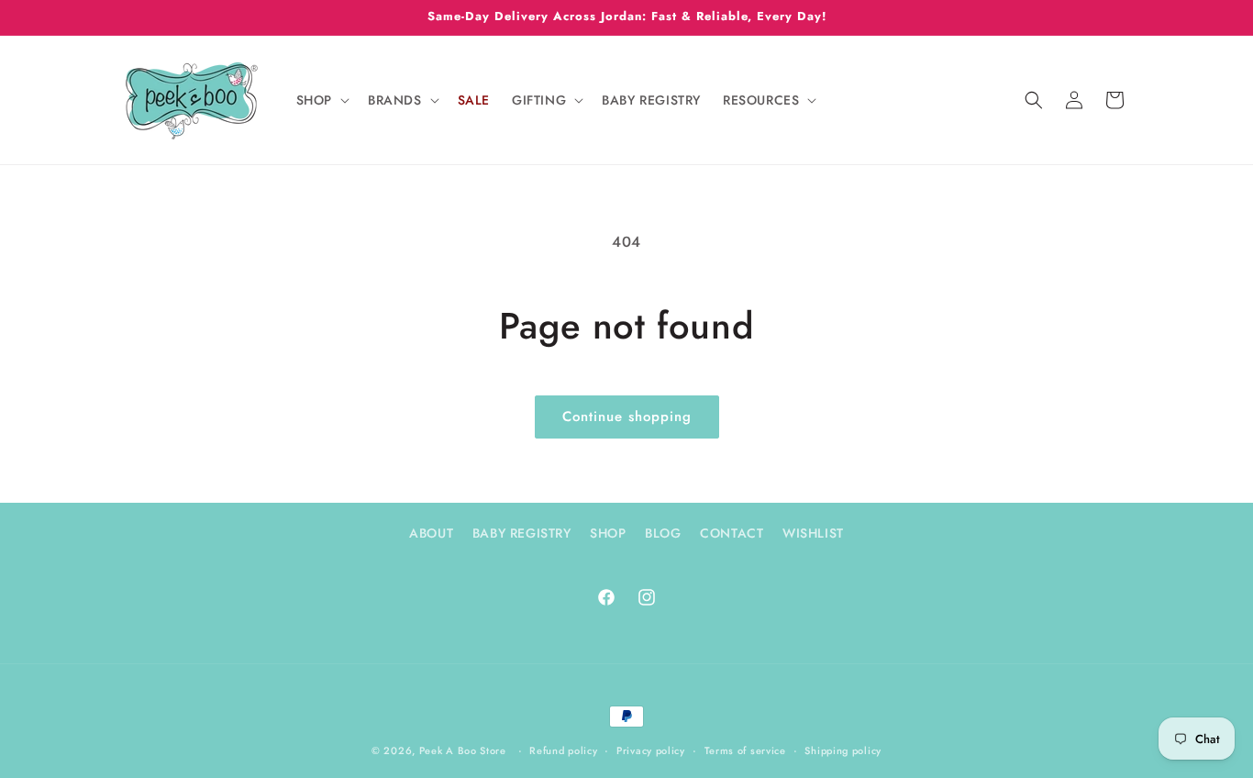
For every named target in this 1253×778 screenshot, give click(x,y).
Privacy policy (650, 750)
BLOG (663, 533)
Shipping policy (843, 750)
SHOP (608, 533)
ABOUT (431, 533)
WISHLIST (813, 533)
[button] (321, 100)
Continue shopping (627, 416)
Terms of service (745, 750)
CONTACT (731, 533)
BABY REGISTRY (521, 533)
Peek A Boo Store (462, 750)
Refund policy (563, 750)
